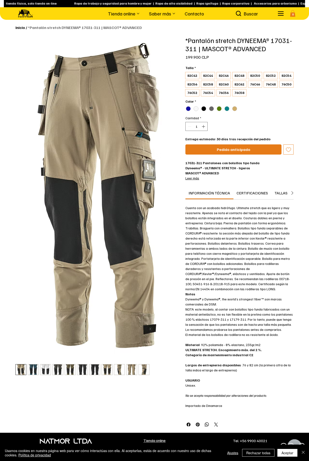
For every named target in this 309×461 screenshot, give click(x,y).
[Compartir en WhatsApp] (207, 424)
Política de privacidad (34, 455)
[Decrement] (189, 126)
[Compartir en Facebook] (188, 424)
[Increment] (204, 126)
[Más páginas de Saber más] (174, 13)
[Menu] (280, 13)
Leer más (192, 178)
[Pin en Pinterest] (198, 424)
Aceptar (287, 452)
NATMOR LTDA (66, 442)
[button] (292, 13)
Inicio (20, 27)
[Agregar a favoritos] (288, 149)
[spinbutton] (196, 126)
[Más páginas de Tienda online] (138, 13)
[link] (209, 193)
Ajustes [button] (232, 452)
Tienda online (154, 440)
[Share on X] (216, 424)
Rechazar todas (258, 452)
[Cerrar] (303, 452)
